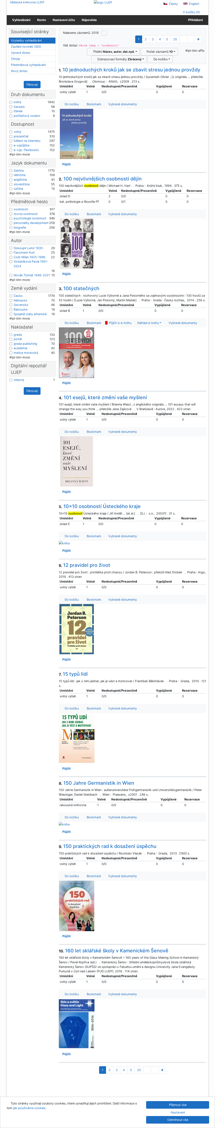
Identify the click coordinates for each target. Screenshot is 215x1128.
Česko (18, 295)
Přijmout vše (177, 1105)
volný (17, 131)
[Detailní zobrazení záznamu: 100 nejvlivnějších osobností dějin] (76, 243)
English (193, 3)
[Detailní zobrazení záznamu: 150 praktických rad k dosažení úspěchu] (76, 905)
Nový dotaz (19, 71)
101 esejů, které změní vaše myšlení (103, 397)
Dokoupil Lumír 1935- (29, 248)
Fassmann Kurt (24, 252)
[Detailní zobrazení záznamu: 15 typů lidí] (76, 738)
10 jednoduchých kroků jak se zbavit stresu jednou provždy (130, 70)
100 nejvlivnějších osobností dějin (100, 179)
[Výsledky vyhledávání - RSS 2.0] (104, 33)
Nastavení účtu (64, 20)
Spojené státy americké (30, 314)
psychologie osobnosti (30, 218)
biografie (20, 227)
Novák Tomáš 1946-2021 (32, 275)
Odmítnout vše (177, 1119)
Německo (20, 300)
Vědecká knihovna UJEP (27, 2)
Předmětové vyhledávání (28, 65)
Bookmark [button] (93, 104)
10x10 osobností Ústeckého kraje (100, 506)
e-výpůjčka (21, 145)
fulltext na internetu (27, 140)
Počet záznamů (159, 51)
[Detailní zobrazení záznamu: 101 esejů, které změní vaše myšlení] (76, 461)
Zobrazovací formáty (119, 59)
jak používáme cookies (29, 1108)
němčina (19, 175)
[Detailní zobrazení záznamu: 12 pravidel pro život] (76, 629)
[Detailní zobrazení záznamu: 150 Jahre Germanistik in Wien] (64, 824)
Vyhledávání (21, 20)
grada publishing (25, 343)
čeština (19, 170)
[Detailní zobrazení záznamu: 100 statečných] (76, 352)
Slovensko (21, 305)
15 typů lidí (73, 674)
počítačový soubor (27, 115)
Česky (173, 3)
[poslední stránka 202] (191, 39)
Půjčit (66, 164)
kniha (17, 102)
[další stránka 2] (183, 39)
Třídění (113, 51)
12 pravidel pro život (84, 565)
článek (18, 111)
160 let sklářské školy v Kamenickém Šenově (114, 951)
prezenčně (21, 136)
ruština (18, 188)
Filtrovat (32, 84)
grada (18, 334)
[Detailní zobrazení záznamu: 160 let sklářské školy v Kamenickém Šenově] (76, 1023)
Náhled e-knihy (147, 323)
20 (175, 39)
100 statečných (79, 288)
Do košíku (160, 59)
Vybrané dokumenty (122, 104)
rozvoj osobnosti (26, 214)
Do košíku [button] (71, 104)
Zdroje (15, 59)
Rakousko (21, 309)
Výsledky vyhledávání (26, 40)
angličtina (20, 179)
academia (20, 348)
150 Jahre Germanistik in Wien (96, 783)
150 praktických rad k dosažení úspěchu (108, 846)
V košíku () (191, 12)
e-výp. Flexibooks (26, 150)
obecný (19, 380)
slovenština (22, 184)
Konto (41, 20)
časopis (19, 106)
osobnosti (21, 209)
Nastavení (178, 1112)
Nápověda (89, 20)
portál (18, 339)
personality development (31, 223)
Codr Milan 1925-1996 (29, 257)
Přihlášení (195, 20)
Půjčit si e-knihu (119, 323)
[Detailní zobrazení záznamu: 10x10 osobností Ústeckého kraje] (64, 543)
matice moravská (26, 352)
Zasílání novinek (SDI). (26, 46)
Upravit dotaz (20, 52)
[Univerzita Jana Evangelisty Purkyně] (103, 2)
